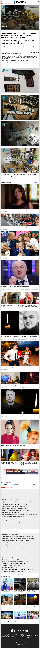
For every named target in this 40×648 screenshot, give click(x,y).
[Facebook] (14, 642)
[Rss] (25, 642)
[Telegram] (21, 642)
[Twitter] (17, 642)
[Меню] (2, 1)
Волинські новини (4, 3)
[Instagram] (19, 642)
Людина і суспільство (11, 3)
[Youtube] (23, 642)
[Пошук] (38, 2)
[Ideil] (20, 644)
